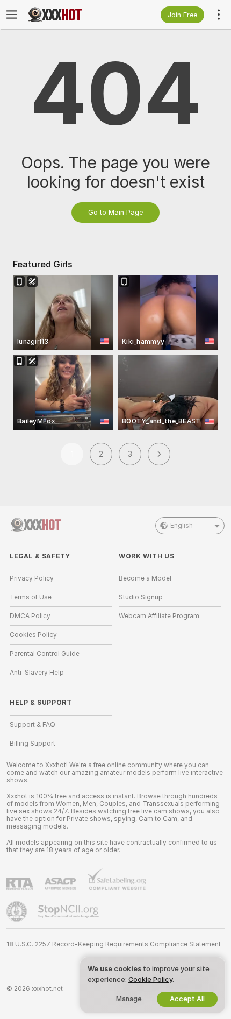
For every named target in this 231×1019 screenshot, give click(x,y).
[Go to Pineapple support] (17, 911)
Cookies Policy (33, 635)
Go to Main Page (115, 212)
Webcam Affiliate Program (159, 616)
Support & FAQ (32, 724)
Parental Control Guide (45, 653)
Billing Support (32, 743)
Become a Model (145, 578)
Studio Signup (141, 597)
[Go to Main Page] (70, 14)
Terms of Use (31, 597)
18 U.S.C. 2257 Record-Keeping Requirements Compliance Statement (113, 944)
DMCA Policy (30, 616)
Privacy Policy (32, 578)
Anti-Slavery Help (37, 672)
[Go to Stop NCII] (69, 911)
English (181, 525)
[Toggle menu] (12, 14)
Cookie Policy (150, 979)
